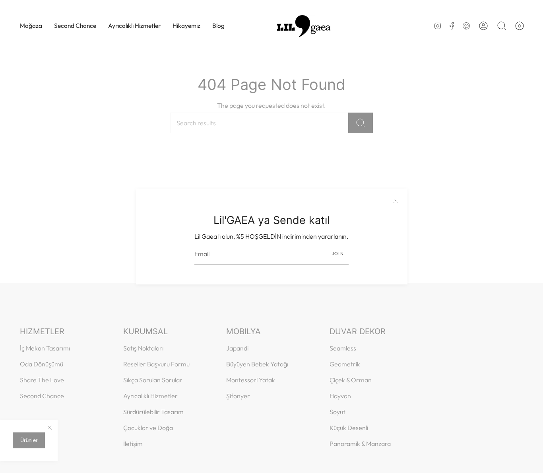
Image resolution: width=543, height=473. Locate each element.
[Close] (395, 200)
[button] (31, 26)
